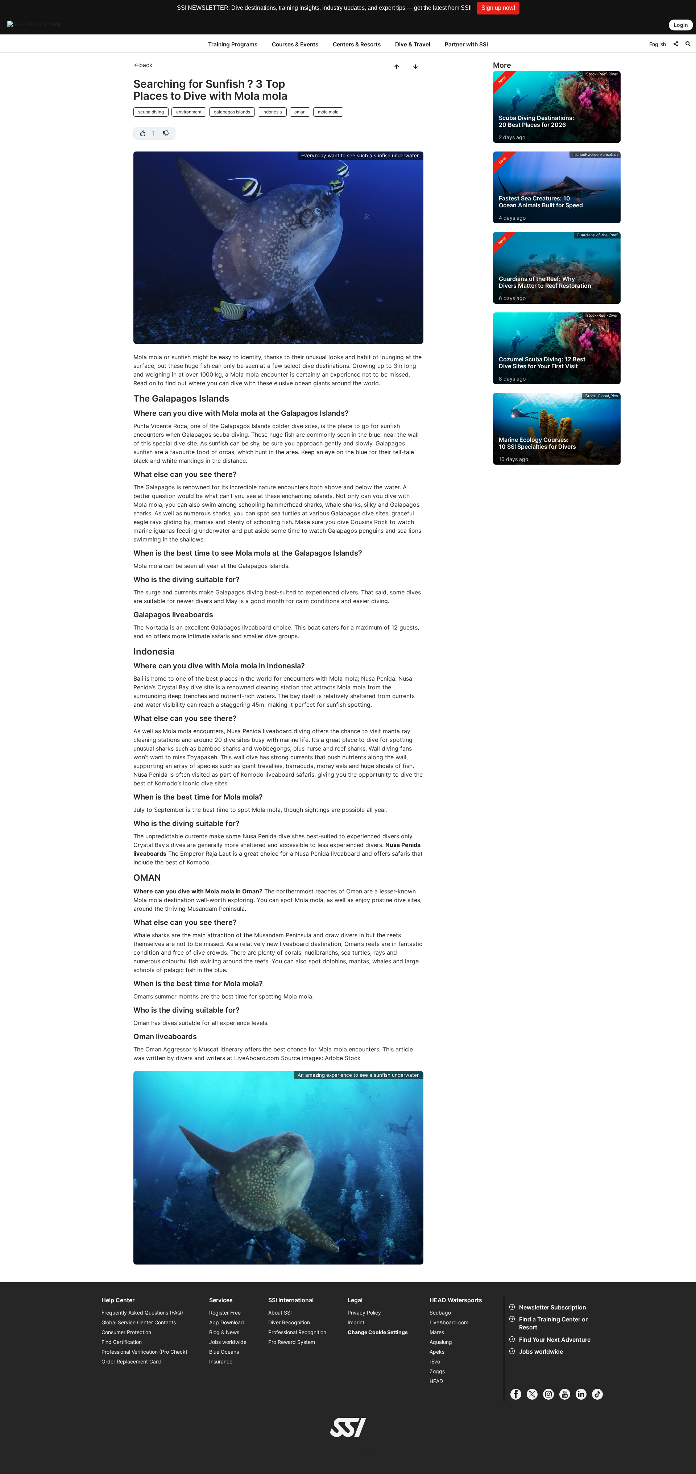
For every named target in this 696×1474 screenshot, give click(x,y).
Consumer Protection (126, 1332)
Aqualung (441, 1342)
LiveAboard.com (449, 1322)
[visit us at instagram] (551, 1394)
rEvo (435, 1361)
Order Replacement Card (131, 1361)
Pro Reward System (291, 1342)
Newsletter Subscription (552, 1307)
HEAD (436, 1381)
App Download (226, 1322)
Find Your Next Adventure (555, 1339)
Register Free (225, 1312)
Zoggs (437, 1371)
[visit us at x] (535, 1394)
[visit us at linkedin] (584, 1394)
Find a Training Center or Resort (553, 1323)
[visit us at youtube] (567, 1394)
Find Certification (122, 1342)
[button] (498, 8)
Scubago (440, 1312)
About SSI (280, 1312)
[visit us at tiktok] (600, 1394)
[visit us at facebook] (518, 1394)
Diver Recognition (289, 1322)
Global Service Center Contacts (139, 1322)
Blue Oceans (224, 1352)
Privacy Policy (364, 1312)
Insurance (220, 1361)
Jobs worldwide (541, 1351)
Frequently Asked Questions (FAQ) (142, 1312)
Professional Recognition (297, 1332)
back (146, 64)
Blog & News (224, 1332)
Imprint (356, 1322)
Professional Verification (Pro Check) (144, 1352)
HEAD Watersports (456, 1300)
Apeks (437, 1352)
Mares (437, 1332)
